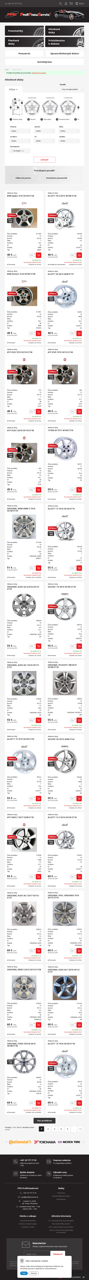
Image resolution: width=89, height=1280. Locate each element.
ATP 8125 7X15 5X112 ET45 (60, 352)
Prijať (24, 1273)
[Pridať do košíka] (38, 255)
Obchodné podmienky (28, 1221)
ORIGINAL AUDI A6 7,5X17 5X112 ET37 (23, 896)
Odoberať (57, 1254)
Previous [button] (6, 1142)
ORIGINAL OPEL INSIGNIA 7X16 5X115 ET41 (63, 896)
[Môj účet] (66, 3)
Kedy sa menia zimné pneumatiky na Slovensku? (61, 1231)
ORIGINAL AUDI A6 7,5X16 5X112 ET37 (23, 666)
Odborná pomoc (23, 178)
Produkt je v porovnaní (57, 264)
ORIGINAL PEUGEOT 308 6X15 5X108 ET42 (62, 666)
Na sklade (18, 151)
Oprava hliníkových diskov (61, 1196)
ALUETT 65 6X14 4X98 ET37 (61, 274)
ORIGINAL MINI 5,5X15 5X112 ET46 (24, 969)
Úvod (6, 69)
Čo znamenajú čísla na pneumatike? (61, 1221)
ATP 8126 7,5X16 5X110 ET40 (20, 430)
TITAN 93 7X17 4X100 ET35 (60, 430)
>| (80, 1128)
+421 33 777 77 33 (14, 3)
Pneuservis (61, 1193)
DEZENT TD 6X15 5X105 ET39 (62, 586)
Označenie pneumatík (56, 178)
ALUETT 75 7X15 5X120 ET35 (20, 739)
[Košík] (71, 3)
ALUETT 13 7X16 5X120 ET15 (61, 508)
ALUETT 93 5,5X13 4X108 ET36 (62, 195)
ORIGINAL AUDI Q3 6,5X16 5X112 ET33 (23, 587)
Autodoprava (61, 1199)
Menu (81, 3)
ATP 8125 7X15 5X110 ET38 (19, 352)
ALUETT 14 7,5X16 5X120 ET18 (62, 817)
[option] (20, 1142)
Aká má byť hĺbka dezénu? (61, 1224)
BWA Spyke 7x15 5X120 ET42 (20, 195)
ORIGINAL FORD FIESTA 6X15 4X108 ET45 (21, 1044)
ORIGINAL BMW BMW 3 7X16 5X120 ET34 (21, 509)
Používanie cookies (28, 1227)
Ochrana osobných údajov (28, 1224)
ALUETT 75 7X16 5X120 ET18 (61, 1043)
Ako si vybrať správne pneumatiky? (61, 1227)
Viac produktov (44, 1120)
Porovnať (11, 264)
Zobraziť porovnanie (39, 73)
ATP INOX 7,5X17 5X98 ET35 (20, 817)
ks (32, 255)
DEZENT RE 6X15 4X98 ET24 (61, 739)
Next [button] (83, 1142)
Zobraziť (45, 160)
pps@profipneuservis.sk (29, 1197)
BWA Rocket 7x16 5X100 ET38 (21, 274)
